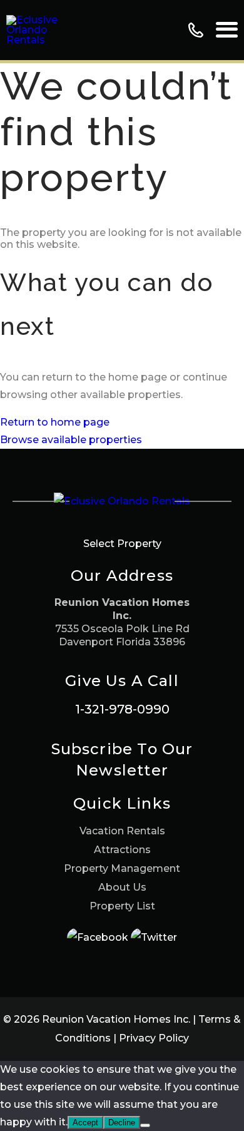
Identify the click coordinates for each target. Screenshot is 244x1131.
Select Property (122, 544)
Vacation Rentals (122, 831)
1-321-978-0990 (122, 709)
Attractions (122, 850)
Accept (85, 1122)
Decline (121, 1122)
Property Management (122, 868)
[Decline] (145, 1125)
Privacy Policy (154, 1038)
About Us (122, 887)
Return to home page (54, 422)
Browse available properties (71, 440)
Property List (122, 906)
